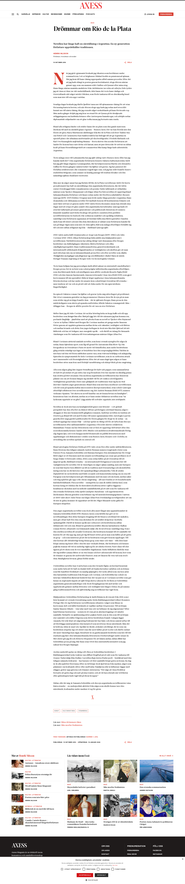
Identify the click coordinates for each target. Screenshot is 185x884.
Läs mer (115, 865)
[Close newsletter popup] (138, 424)
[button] (92, 880)
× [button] (182, 859)
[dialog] (92, 870)
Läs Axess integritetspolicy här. (109, 449)
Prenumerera (98, 455)
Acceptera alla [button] (85, 875)
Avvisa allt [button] (101, 875)
